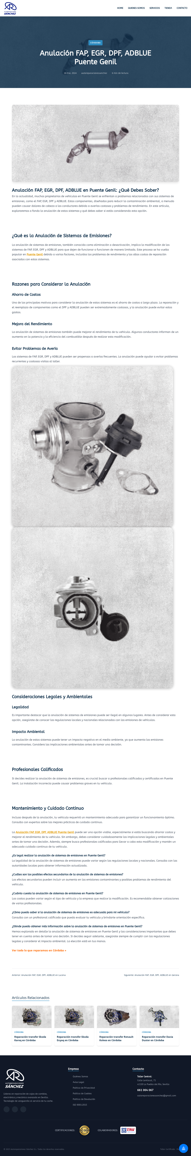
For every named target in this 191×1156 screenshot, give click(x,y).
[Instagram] (15, 1109)
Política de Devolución (84, 1099)
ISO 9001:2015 (80, 1105)
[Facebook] (7, 1109)
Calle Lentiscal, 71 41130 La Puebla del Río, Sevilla (153, 1080)
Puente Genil (35, 254)
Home (120, 8)
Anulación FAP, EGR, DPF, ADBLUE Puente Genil (45, 832)
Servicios (155, 8)
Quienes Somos (136, 8)
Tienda (168, 8)
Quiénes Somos (80, 1076)
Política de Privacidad (84, 1088)
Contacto (182, 8)
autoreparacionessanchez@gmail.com (156, 1095)
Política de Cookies (82, 1093)
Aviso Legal (78, 1082)
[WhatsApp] (23, 1109)
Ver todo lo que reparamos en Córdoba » (39, 950)
